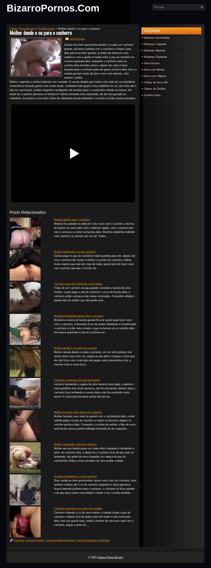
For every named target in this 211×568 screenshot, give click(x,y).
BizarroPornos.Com (53, 8)
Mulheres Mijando (154, 50)
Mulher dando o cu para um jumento (75, 348)
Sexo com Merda (154, 69)
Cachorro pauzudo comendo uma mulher (78, 283)
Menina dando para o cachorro (72, 219)
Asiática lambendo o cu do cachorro (75, 476)
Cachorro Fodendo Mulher (60, 540)
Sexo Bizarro (151, 63)
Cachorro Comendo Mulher (29, 540)
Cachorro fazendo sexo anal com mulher (78, 508)
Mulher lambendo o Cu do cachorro (75, 251)
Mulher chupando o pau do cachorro (75, 444)
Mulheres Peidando (155, 56)
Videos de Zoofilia (154, 88)
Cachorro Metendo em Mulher (93, 540)
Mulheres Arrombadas (157, 37)
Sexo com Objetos (155, 76)
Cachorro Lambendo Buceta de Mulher (77, 380)
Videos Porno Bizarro (110, 557)
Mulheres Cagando (155, 44)
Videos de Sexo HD (156, 82)
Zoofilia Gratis (77, 38)
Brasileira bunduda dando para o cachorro (78, 315)
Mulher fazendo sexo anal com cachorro (78, 412)
